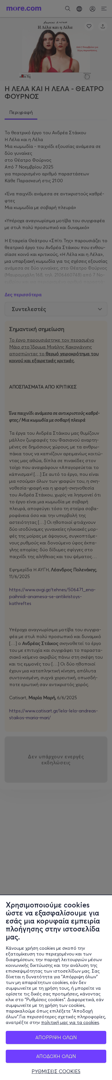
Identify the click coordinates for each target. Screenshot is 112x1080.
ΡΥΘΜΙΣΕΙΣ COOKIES (56, 1071)
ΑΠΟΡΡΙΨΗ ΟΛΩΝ (56, 1037)
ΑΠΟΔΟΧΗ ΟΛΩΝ (56, 1056)
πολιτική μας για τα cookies (70, 1022)
